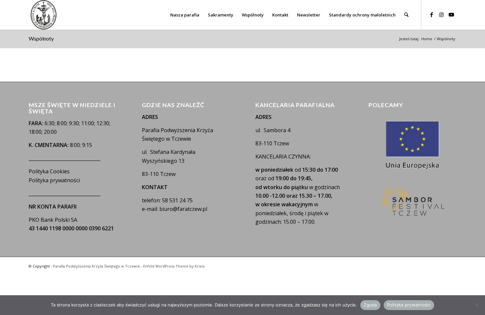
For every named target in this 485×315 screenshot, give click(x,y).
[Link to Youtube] (451, 14)
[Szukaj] (406, 15)
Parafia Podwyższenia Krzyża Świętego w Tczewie (96, 266)
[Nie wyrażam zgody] (476, 305)
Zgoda (370, 304)
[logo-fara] (43, 15)
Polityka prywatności (54, 180)
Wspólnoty (41, 38)
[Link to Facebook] (431, 14)
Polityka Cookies (49, 171)
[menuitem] (185, 15)
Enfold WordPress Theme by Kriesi (174, 266)
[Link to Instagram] (441, 14)
